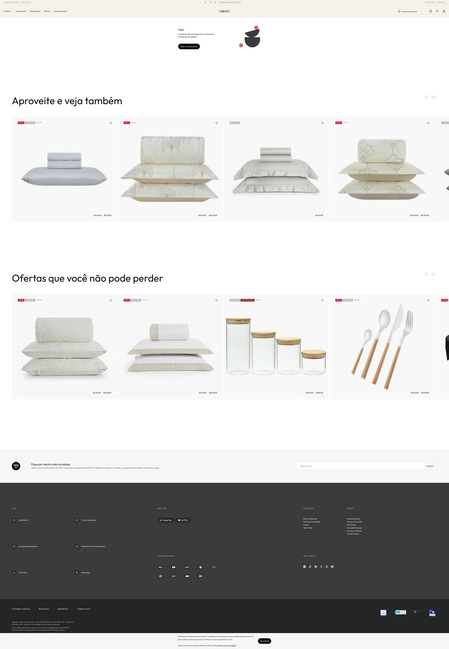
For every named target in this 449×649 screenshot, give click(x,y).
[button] (426, 101)
